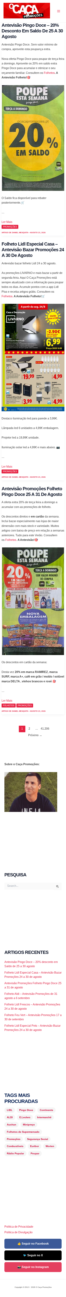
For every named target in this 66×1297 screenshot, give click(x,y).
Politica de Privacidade (18, 1226)
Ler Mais (7, 221)
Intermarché (44, 1117)
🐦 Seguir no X (33, 1255)
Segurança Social (37, 1139)
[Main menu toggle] (58, 11)
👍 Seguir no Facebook (33, 1243)
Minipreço (29, 1124)
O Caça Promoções (7, 18)
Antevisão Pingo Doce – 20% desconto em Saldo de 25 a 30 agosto (32, 30)
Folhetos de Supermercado (23, 1131)
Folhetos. (7, 296)
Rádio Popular (15, 1153)
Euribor (34, 1146)
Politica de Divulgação (18, 1232)
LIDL (9, 1110)
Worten (50, 1146)
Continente (46, 1110)
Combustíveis (15, 1146)
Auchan (11, 1124)
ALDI (10, 1117)
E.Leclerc (24, 1117)
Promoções (13, 1139)
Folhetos (49, 72)
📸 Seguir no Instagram (33, 1266)
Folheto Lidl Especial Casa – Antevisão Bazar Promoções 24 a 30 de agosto (33, 249)
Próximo (35, 735)
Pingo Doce (26, 1110)
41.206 (44, 728)
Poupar (35, 1153)
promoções (10, 227)
